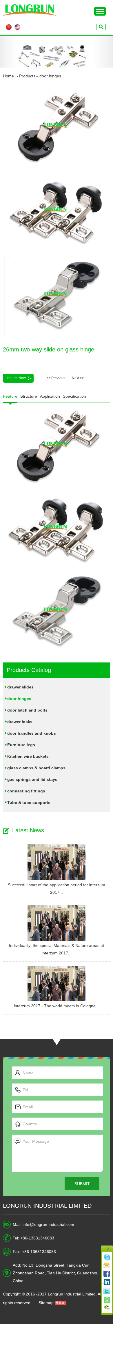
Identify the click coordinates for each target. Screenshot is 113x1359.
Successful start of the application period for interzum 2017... (56, 889)
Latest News (28, 830)
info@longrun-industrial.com (48, 1224)
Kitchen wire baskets (28, 756)
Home (8, 76)
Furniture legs (21, 744)
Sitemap (46, 1302)
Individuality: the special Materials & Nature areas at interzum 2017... (56, 949)
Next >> (78, 378)
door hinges (50, 76)
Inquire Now (16, 378)
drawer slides (20, 687)
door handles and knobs (31, 733)
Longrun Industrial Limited (47, 1205)
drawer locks (19, 721)
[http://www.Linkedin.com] (107, 1282)
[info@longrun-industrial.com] (107, 1265)
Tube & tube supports (28, 802)
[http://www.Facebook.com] (107, 1274)
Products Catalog (29, 670)
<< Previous (55, 378)
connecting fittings (26, 791)
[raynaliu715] (107, 1257)
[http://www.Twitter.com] (107, 1291)
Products (27, 76)
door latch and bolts (27, 710)
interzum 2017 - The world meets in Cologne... (56, 1006)
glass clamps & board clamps (36, 768)
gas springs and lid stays (32, 779)
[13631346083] (107, 1299)
